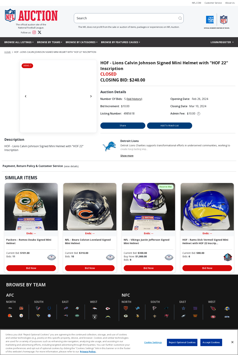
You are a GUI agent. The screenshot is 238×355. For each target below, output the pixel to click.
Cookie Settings (153, 342)
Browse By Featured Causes (119, 42)
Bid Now (31, 268)
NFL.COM (196, 2)
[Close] (232, 342)
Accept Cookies (211, 342)
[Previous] (25, 96)
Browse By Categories (80, 42)
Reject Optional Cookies (182, 342)
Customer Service (213, 2)
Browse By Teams (48, 42)
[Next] (91, 96)
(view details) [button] (71, 166)
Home (7, 52)
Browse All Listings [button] (18, 42)
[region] (119, 342)
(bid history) (134, 99)
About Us (230, 2)
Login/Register (221, 42)
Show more (126, 155)
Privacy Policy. (88, 351)
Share (123, 125)
